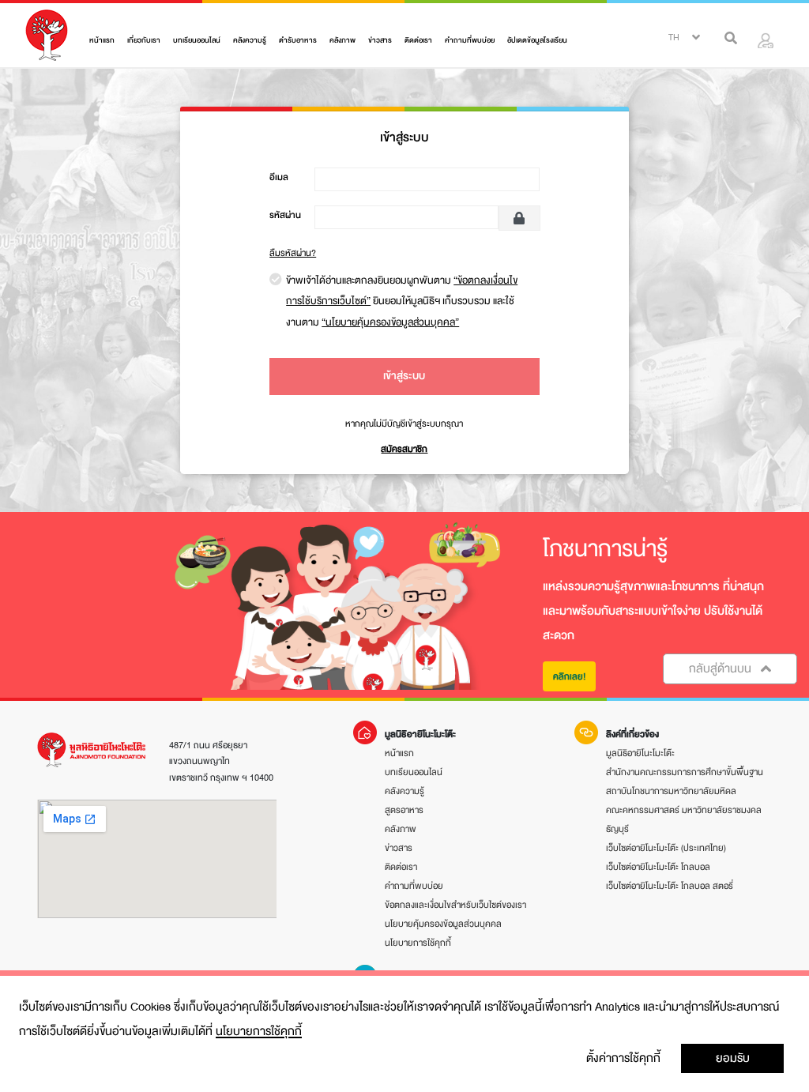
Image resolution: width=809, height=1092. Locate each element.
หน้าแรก (102, 40)
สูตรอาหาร (404, 810)
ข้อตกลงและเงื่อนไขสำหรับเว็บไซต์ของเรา (455, 905)
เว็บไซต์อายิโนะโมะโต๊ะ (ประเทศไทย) (666, 848)
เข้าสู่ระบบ (404, 376)
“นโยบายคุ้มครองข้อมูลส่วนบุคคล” (390, 322)
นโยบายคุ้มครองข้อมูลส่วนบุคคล (443, 924)
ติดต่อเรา (418, 40)
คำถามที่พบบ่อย (470, 40)
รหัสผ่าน (285, 215)
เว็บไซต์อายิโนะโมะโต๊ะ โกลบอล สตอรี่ (669, 886)
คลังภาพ (342, 40)
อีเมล (278, 177)
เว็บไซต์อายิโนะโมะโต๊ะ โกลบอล (658, 867)
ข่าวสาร (380, 40)
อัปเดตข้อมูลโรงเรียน (537, 40)
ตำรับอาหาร (298, 40)
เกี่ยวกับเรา (143, 40)
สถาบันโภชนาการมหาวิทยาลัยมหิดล (671, 791)
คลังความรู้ (249, 40)
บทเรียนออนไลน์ (196, 40)
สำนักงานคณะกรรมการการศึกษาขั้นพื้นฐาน (684, 772)
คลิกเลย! (569, 676)
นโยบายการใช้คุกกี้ (259, 1031)
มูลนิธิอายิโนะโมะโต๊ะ (640, 753)
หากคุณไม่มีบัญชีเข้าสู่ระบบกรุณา (404, 423)
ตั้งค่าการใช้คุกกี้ (623, 1058)
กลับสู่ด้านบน (721, 668)
